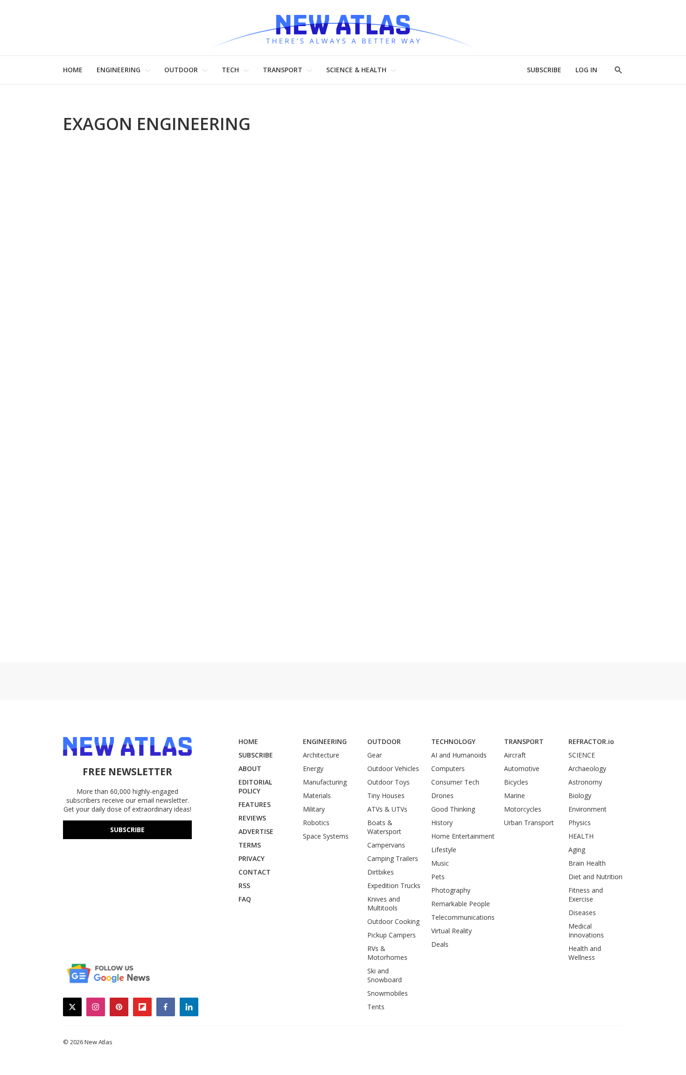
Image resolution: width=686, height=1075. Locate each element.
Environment (587, 809)
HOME (73, 69)
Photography (450, 890)
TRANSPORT (282, 69)
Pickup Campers (391, 934)
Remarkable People (460, 903)
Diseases (582, 912)
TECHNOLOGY (453, 741)
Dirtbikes (380, 872)
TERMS (249, 845)
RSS (244, 885)
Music (440, 863)
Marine (514, 795)
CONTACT (254, 872)
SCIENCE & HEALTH (356, 69)
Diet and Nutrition (595, 876)
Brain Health (587, 863)
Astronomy (585, 782)
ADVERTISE (255, 831)
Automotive (521, 768)
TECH (230, 69)
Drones (442, 795)
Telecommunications (463, 917)
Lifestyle (443, 849)
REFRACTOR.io (591, 741)
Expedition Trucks (393, 885)
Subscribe (127, 829)
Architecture (321, 755)
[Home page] (343, 28)
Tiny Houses (386, 795)
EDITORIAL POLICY (255, 786)
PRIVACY (251, 858)
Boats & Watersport (384, 827)
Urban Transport (529, 822)
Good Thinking (453, 809)
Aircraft (515, 755)
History (442, 822)
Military (314, 809)
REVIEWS (252, 817)
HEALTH (581, 836)
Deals (439, 944)
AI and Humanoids (459, 755)
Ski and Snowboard (384, 975)
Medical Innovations (586, 930)
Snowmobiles (387, 993)
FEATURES (254, 804)
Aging (576, 849)
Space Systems (326, 836)
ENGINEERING (118, 69)
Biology (579, 795)
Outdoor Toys (388, 782)
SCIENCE (581, 755)
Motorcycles (522, 809)
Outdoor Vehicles (393, 768)
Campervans (386, 845)
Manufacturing (325, 782)
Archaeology (587, 768)
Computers (448, 768)
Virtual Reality (451, 930)
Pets (438, 876)
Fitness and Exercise (585, 894)
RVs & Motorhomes (387, 953)
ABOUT (249, 768)
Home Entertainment (463, 836)
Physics (579, 822)
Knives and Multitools (383, 903)
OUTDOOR (181, 69)
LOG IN (586, 69)
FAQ (244, 899)
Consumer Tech (455, 782)
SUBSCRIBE (544, 69)
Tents (376, 1006)
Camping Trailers (392, 858)
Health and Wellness (584, 953)
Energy (313, 768)
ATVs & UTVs (387, 809)
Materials (317, 795)
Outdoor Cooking (393, 921)
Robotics (316, 822)
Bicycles (516, 782)
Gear (374, 755)
